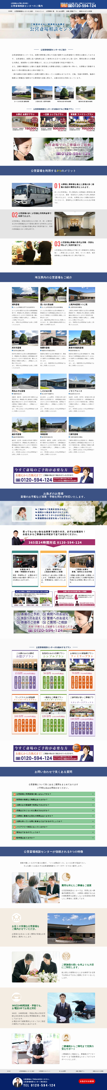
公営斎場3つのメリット (44, 1071)
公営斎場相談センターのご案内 (27, 6)
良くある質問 (60, 11)
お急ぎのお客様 (87, 1081)
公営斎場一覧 (50, 11)
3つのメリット (39, 11)
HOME (10, 11)
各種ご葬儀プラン (71, 11)
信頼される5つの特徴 (85, 11)
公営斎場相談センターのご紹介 (23, 11)
